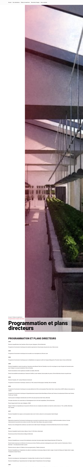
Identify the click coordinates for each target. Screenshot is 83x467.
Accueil (10, 317)
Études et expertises (17, 317)
